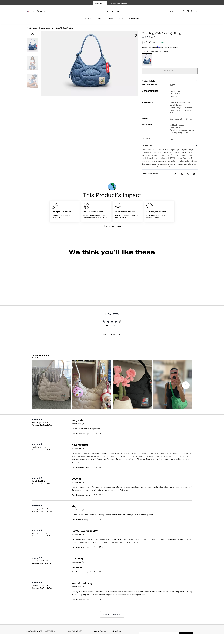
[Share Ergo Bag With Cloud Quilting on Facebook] (175, 174)
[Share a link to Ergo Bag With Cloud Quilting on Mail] (194, 174)
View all (36, 372)
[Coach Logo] (112, 11)
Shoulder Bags (44, 28)
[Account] (191, 11)
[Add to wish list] (135, 35)
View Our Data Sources (112, 226)
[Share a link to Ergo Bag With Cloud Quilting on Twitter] (188, 174)
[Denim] (147, 59)
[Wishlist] (187, 11)
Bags (35, 28)
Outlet (28, 28)
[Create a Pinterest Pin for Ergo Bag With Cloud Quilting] (181, 174)
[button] (32, 46)
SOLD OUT (169, 71)
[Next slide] (175, 278)
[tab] (100, 3)
